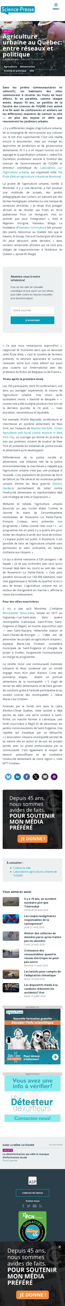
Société (8, 31)
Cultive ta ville (21, 868)
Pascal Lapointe (10, 1160)
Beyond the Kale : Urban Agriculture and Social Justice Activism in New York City (32, 432)
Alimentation (27, 66)
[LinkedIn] (17, 776)
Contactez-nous (32, 1192)
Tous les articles (55, 1144)
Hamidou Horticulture (32, 227)
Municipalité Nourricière (18, 613)
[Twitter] (28, 1206)
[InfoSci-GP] (32, 1036)
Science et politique (15, 70)
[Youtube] (34, 1206)
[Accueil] (20, 10)
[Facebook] (26, 776)
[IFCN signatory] (32, 1228)
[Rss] (40, 1206)
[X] (35, 776)
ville (32, 70)
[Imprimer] (54, 776)
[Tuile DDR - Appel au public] (32, 1098)
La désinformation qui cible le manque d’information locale (26, 1155)
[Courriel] (45, 776)
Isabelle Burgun (10, 59)
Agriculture (10, 66)
